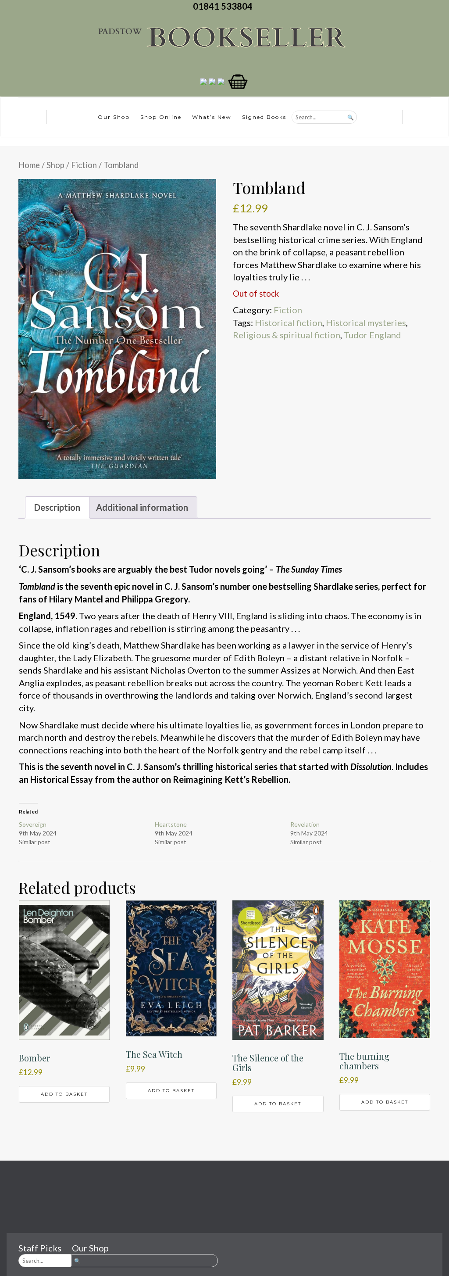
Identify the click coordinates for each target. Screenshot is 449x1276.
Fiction (84, 165)
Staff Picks (39, 1248)
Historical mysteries (366, 322)
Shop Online (161, 117)
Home (29, 165)
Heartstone (171, 824)
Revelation (305, 824)
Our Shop (114, 117)
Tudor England (372, 335)
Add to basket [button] (64, 1094)
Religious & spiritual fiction (286, 335)
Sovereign (32, 824)
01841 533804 (224, 6)
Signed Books (264, 117)
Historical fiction (288, 322)
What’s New (212, 117)
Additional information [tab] (142, 507)
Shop (55, 165)
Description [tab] (57, 507)
